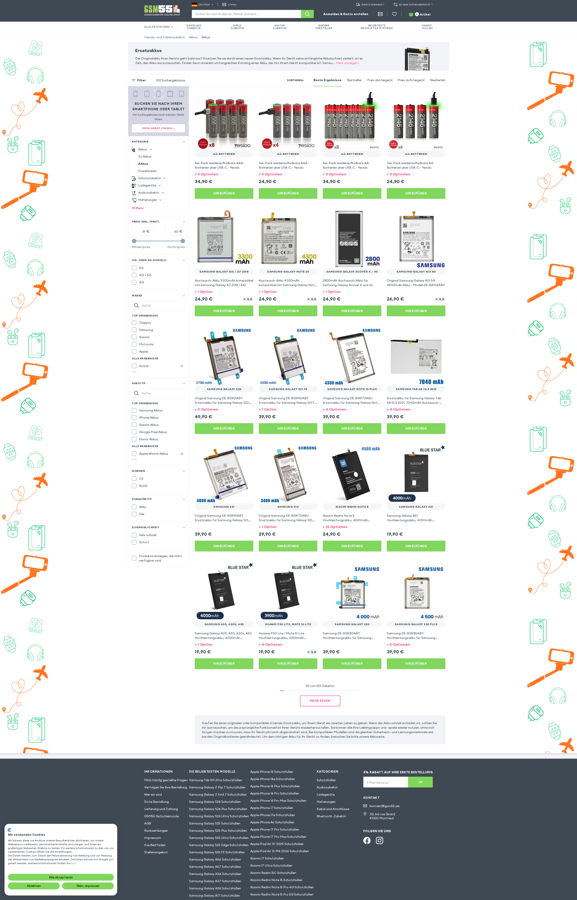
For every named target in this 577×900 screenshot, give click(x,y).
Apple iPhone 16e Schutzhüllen (272, 779)
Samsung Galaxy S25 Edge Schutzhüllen (219, 845)
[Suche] (307, 14)
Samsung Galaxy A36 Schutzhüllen (215, 874)
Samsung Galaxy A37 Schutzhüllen (215, 881)
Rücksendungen (156, 831)
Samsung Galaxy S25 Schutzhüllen (214, 823)
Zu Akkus (144, 156)
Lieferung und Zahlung (161, 809)
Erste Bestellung (156, 802)
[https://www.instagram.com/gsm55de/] (379, 840)
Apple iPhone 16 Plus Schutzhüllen (275, 786)
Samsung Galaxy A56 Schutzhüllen (215, 859)
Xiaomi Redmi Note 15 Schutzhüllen (276, 880)
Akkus (193, 37)
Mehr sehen (320, 701)
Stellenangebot (156, 852)
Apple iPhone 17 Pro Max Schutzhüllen (278, 837)
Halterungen (326, 802)
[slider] (134, 241)
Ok (420, 782)
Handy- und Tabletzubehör (164, 37)
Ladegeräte (326, 794)
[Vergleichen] (238, 98)
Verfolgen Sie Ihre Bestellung (165, 787)
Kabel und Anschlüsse (333, 809)
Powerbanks (147, 171)
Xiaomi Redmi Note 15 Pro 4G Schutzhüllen (282, 887)
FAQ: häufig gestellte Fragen (166, 780)
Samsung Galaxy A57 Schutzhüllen (215, 867)
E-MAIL (232, 4)
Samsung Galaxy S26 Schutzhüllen (214, 802)
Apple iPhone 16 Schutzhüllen (271, 772)
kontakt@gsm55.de (384, 806)
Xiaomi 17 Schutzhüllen (267, 858)
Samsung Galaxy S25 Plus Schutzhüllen (218, 831)
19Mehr (138, 208)
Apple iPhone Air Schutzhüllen (272, 822)
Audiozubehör (327, 787)
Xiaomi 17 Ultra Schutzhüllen (271, 865)
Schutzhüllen (326, 780)
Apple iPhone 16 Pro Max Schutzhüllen (278, 801)
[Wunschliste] (394, 14)
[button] (224, 174)
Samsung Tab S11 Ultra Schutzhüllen (215, 780)
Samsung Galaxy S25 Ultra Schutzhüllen (219, 838)
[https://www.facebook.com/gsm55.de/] (367, 840)
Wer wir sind (153, 794)
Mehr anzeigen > (347, 63)
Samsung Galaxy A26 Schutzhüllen (215, 888)
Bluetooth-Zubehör (331, 816)
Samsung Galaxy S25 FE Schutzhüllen (217, 852)
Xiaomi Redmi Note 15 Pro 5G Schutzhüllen (281, 894)
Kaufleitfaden (155, 845)
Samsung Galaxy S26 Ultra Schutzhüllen (219, 816)
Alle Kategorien (157, 26)
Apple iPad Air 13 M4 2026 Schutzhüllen (279, 851)
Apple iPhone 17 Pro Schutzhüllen (274, 829)
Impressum (152, 838)
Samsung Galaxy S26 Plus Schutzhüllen (218, 809)
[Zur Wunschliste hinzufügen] (247, 98)
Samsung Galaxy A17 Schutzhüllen (214, 895)
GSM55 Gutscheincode (161, 816)
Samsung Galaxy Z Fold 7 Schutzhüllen (218, 794)
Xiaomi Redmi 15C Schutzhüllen (273, 873)
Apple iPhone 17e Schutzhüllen (272, 815)
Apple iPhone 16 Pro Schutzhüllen (274, 793)
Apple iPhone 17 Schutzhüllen (271, 808)
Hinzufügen (224, 193)
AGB (147, 823)
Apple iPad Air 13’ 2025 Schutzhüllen (277, 844)
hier (73, 863)
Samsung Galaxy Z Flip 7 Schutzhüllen (217, 787)
